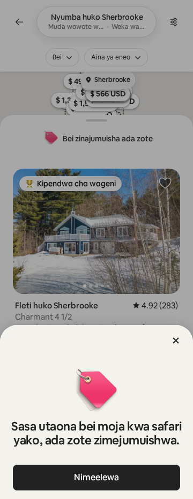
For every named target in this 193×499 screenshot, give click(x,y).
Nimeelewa (96, 477)
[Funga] (176, 340)
